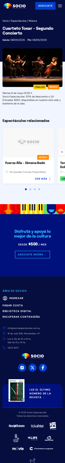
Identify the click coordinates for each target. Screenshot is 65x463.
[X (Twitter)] (32, 368)
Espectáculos (19, 20)
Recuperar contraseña (21, 316)
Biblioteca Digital (17, 311)
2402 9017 (13, 347)
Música (33, 20)
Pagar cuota (13, 305)
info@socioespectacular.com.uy (24, 328)
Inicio (6, 20)
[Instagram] (22, 368)
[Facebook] (43, 368)
